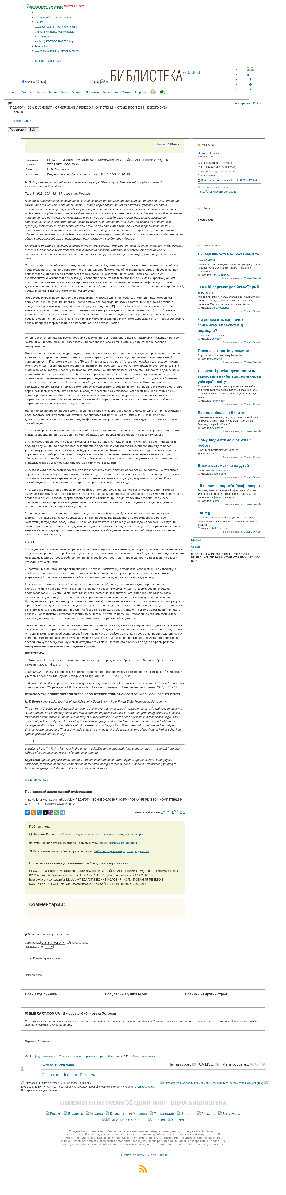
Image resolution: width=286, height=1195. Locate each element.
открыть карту (146, 1086)
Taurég (204, 513)
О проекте (50, 1074)
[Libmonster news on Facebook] (260, 1064)
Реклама (87, 1074)
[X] (45, 812)
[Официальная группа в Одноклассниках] (250, 79)
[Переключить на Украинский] (248, 69)
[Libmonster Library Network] (266, 1083)
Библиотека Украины (142, 1056)
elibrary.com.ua (38, 779)
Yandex (144, 851)
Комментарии (21, 120)
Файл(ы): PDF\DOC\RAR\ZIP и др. (54, 41)
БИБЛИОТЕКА (146, 75)
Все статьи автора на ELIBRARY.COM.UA (229, 180)
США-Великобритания (128, 1119)
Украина (96, 1113)
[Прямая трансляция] (218, 1064)
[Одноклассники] (33, 812)
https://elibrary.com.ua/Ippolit (118, 842)
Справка (77, 1056)
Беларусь (75, 1113)
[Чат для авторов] (195, 1064)
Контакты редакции (58, 1064)
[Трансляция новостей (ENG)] (248, 74)
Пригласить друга (94, 1056)
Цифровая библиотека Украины (43, 1083)
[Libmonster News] (263, 1064)
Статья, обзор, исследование (54, 17)
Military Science (220, 307)
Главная (196, 539)
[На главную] (22, 1069)
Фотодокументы (44, 36)
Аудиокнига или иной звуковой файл (57, 50)
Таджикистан (164, 1113)
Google (132, 851)
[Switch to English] (252, 69)
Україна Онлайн (252, 278)
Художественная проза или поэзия (56, 26)
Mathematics (218, 473)
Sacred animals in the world (223, 412)
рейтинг (227, 163)
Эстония (187, 1113)
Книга (39, 22)
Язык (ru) (113, 1056)
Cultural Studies (220, 274)
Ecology (216, 338)
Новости (69, 1074)
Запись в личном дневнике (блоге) (55, 31)
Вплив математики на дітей (223, 465)
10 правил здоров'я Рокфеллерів (229, 485)
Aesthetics (217, 427)
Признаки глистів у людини (223, 350)
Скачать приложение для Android (144, 1155)
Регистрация (242, 103)
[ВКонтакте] (27, 812)
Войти (257, 103)
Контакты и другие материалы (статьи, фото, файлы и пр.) (102, 834)
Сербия (178, 1119)
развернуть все (79, 942)
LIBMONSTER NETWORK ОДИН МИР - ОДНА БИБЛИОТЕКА (143, 1103)
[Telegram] (62, 812)
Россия (55, 1113)
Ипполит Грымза (209, 153)
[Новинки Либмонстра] (256, 1064)
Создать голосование (48, 60)
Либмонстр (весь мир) (109, 851)
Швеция (158, 1119)
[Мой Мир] (39, 812)
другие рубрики (225, 171)
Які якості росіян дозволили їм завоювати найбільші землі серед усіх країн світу (229, 376)
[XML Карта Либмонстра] (143, 1171)
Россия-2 (208, 1113)
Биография (42, 46)
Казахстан (118, 1113)
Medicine (216, 358)
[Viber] (50, 812)
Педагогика (204, 171)
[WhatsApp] (56, 812)
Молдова (140, 1113)
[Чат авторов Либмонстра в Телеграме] (250, 84)
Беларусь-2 (231, 1113)
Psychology (218, 400)
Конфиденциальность (43, 1056)
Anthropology (219, 528)
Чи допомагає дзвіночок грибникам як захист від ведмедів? (220, 325)
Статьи (195, 546)
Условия (64, 1056)
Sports (215, 501)
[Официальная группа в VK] (250, 89)
